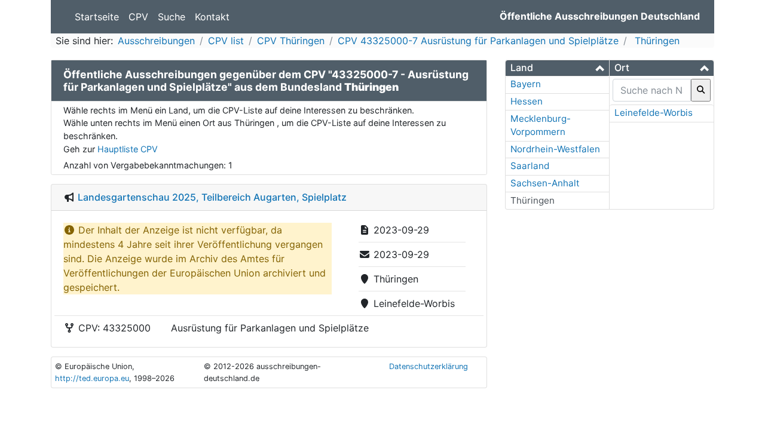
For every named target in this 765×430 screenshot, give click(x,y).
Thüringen (656, 41)
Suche (171, 17)
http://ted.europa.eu (92, 378)
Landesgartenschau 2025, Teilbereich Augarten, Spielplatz (212, 197)
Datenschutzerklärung (428, 366)
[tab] (557, 68)
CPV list (226, 41)
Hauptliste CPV (127, 149)
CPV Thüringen (291, 41)
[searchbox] (652, 90)
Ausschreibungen (156, 41)
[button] (557, 67)
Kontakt (212, 17)
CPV (138, 17)
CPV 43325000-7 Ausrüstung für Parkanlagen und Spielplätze (478, 41)
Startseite (97, 17)
